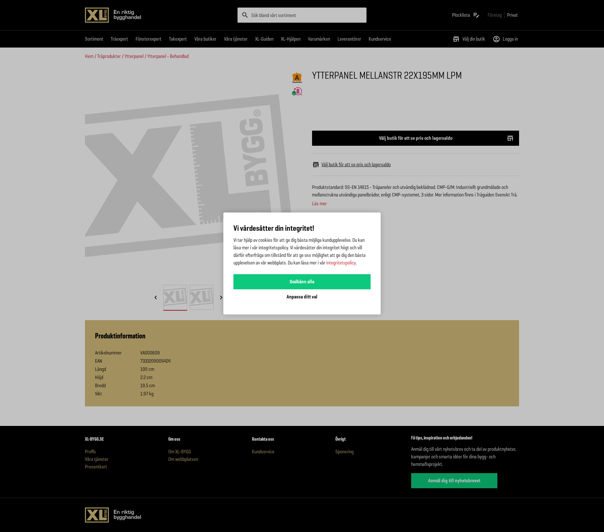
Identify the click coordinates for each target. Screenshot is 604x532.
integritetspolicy (341, 262)
